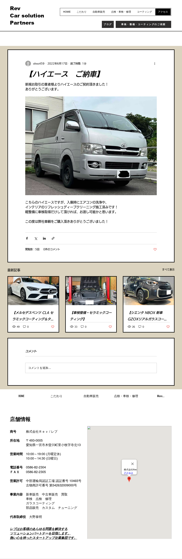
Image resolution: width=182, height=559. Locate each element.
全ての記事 (14, 38)
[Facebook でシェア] (27, 238)
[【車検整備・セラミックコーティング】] (91, 291)
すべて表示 (168, 269)
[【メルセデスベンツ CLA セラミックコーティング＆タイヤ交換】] (33, 291)
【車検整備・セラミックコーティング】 (91, 316)
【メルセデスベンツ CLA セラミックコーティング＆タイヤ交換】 (33, 316)
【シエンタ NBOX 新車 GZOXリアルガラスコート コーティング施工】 (147, 316)
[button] (170, 38)
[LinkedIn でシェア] (44, 238)
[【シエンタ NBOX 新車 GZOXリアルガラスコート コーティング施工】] (148, 291)
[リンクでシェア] (53, 238)
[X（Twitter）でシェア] (35, 238)
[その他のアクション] (154, 63)
